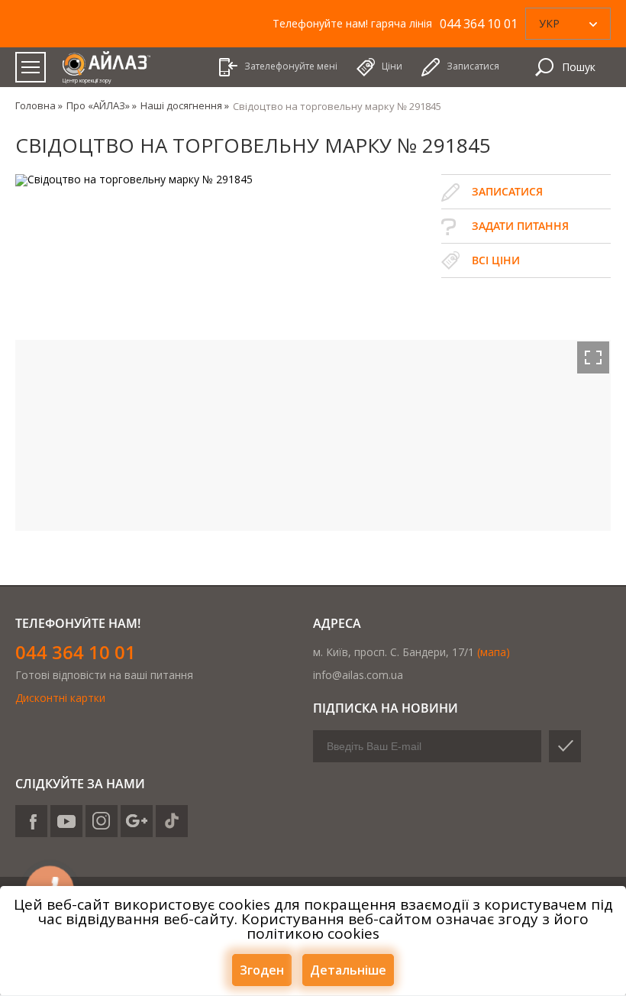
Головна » (39, 105)
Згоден (262, 970)
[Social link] (31, 821)
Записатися (507, 191)
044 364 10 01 (75, 652)
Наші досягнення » (184, 105)
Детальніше (348, 970)
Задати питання (520, 225)
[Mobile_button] (30, 67)
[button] (593, 357)
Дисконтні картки (60, 697)
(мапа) (493, 652)
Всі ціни (496, 260)
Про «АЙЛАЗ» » (101, 105)
